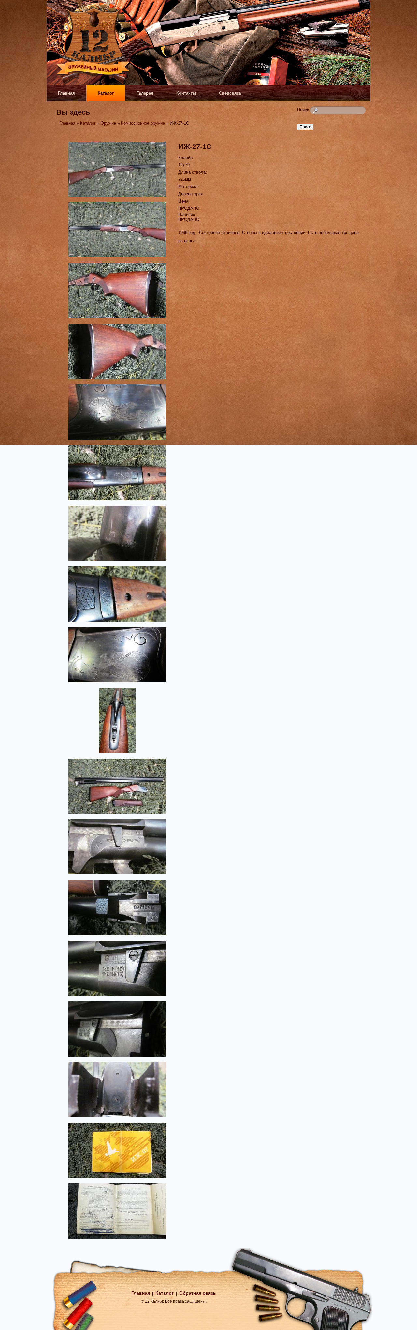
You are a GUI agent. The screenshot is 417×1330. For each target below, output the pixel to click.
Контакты (186, 93)
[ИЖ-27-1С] (117, 197)
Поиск (303, 109)
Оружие (108, 123)
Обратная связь (197, 1293)
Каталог (106, 93)
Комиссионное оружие (143, 123)
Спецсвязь (230, 93)
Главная (66, 93)
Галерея (145, 93)
